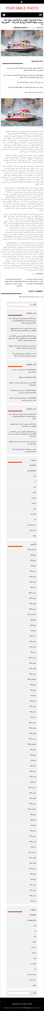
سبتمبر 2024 (32, 674)
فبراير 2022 (33, 841)
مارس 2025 (32, 641)
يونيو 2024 (33, 690)
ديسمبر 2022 (32, 787)
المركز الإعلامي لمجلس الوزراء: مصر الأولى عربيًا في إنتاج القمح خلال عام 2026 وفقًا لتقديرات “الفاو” (22, 321)
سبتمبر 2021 (32, 868)
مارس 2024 (32, 706)
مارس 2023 (32, 771)
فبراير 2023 (33, 776)
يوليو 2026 (33, 555)
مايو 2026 (33, 565)
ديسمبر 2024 (32, 657)
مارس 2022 (32, 836)
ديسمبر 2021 (32, 852)
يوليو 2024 (33, 684)
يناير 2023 (33, 782)
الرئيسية (33, 498)
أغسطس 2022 (32, 809)
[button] (42, 127)
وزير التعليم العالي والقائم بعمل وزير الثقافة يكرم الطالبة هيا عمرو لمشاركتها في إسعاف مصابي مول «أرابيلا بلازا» (22, 338)
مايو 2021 (33, 879)
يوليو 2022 (33, 814)
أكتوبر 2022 (33, 798)
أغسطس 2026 (32, 549)
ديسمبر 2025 (32, 592)
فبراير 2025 (33, 647)
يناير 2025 (33, 652)
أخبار (34, 476)
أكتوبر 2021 (33, 863)
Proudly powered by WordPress (12, 1008)
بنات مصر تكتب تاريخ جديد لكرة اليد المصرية (30, 82)
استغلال (21, 377)
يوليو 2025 (33, 620)
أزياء (35, 487)
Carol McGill (32, 398)
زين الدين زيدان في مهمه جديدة (33, 92)
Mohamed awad (21, 28)
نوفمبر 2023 (32, 728)
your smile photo (22, 8)
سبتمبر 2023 (32, 739)
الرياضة (34, 273)
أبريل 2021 (33, 885)
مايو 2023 (33, 760)
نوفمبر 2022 (32, 793)
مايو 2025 (33, 630)
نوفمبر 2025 (32, 598)
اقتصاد (34, 492)
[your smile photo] (4, 14)
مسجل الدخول (31, 296)
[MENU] (40, 14)
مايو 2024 (33, 695)
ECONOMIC (32, 465)
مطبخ (34, 535)
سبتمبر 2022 (32, 803)
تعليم (34, 508)
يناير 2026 (33, 587)
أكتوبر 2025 (33, 603)
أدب (35, 481)
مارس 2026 (32, 576)
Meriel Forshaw (31, 390)
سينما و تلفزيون (31, 525)
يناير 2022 (33, 847)
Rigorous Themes (35, 1008)
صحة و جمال (32, 530)
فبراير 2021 (33, 895)
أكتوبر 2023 (33, 733)
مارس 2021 (32, 890)
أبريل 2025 (33, 636)
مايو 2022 (33, 825)
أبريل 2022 (33, 830)
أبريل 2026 (33, 571)
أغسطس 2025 (32, 614)
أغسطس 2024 (32, 679)
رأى (35, 519)
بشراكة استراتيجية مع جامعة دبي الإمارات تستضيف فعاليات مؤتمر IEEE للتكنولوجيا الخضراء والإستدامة (33, 281)
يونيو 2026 (33, 560)
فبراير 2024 (33, 711)
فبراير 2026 (33, 582)
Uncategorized (31, 470)
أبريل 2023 (33, 766)
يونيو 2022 (33, 820)
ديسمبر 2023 (32, 722)
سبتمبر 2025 (32, 609)
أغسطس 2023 (32, 744)
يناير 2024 (33, 717)
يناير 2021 (33, 901)
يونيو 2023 (33, 755)
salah (34, 382)
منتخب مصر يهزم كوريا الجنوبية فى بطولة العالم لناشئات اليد (25, 87)
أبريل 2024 (33, 701)
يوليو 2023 (33, 749)
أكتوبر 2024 (33, 668)
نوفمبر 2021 (32, 857)
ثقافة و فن (33, 514)
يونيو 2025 (33, 625)
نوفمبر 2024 (32, 663)
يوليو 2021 (33, 874)
